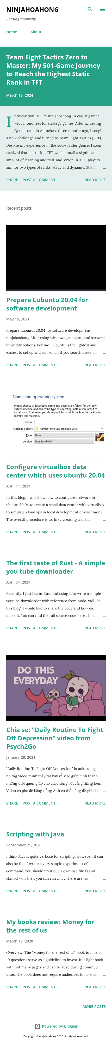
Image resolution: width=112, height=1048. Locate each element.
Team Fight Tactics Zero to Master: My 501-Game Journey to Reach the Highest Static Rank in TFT (53, 69)
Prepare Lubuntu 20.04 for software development (47, 303)
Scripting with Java (35, 834)
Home (11, 31)
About (35, 31)
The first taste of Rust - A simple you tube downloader (55, 566)
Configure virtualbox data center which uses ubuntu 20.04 (55, 470)
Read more (95, 179)
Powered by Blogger (59, 1026)
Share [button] (12, 179)
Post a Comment (39, 179)
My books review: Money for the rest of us (50, 925)
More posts (94, 1006)
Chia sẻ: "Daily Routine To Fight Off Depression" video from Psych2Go (54, 738)
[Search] (90, 9)
